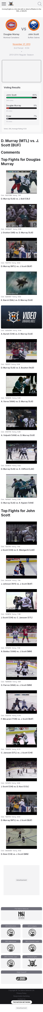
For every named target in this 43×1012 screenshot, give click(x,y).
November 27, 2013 (21, 44)
